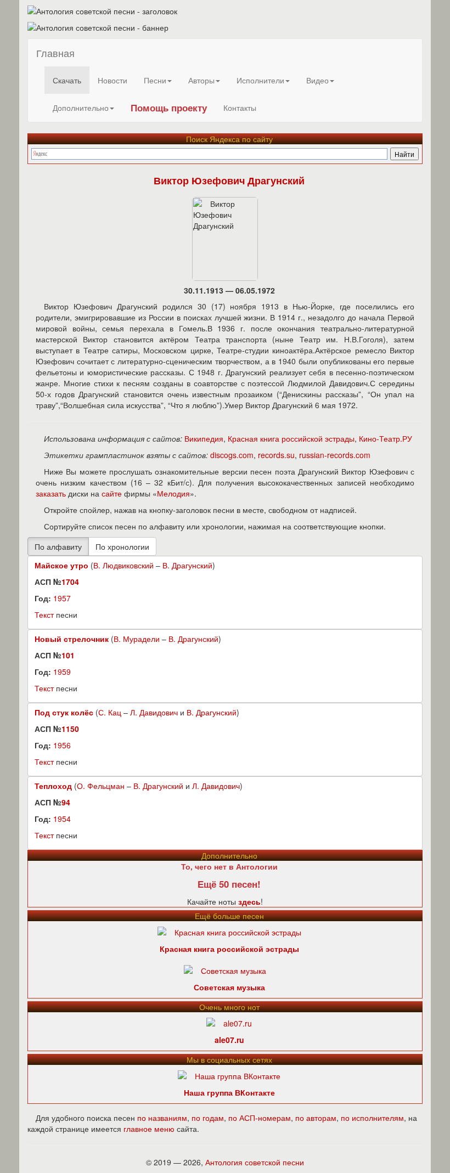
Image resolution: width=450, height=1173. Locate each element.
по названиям (162, 1117)
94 (65, 802)
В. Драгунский (187, 565)
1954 (62, 818)
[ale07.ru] (229, 1021)
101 (68, 655)
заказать (51, 493)
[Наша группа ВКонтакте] (229, 1074)
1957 (62, 598)
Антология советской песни (254, 1162)
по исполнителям (372, 1117)
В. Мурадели (137, 638)
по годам (208, 1117)
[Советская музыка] (225, 968)
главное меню (149, 1128)
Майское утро (61, 565)
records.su (276, 454)
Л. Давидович (154, 712)
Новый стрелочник (72, 638)
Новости (112, 80)
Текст (44, 614)
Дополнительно (81, 107)
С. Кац (109, 712)
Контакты (239, 107)
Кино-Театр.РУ (385, 438)
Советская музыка (229, 987)
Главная (55, 53)
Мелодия (173, 493)
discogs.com (232, 454)
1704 (70, 581)
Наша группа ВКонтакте (229, 1092)
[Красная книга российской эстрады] (229, 930)
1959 (62, 671)
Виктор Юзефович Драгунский (229, 180)
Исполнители (260, 80)
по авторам (315, 1117)
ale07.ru (229, 1039)
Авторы (201, 80)
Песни (155, 80)
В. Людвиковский (123, 565)
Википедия (203, 438)
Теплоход (53, 785)
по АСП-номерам (259, 1117)
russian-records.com (334, 454)
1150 (70, 728)
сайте (112, 493)
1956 (62, 745)
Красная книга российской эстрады (291, 438)
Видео (317, 80)
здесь (249, 901)
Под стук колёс (64, 712)
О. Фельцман (101, 785)
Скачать (67, 80)
